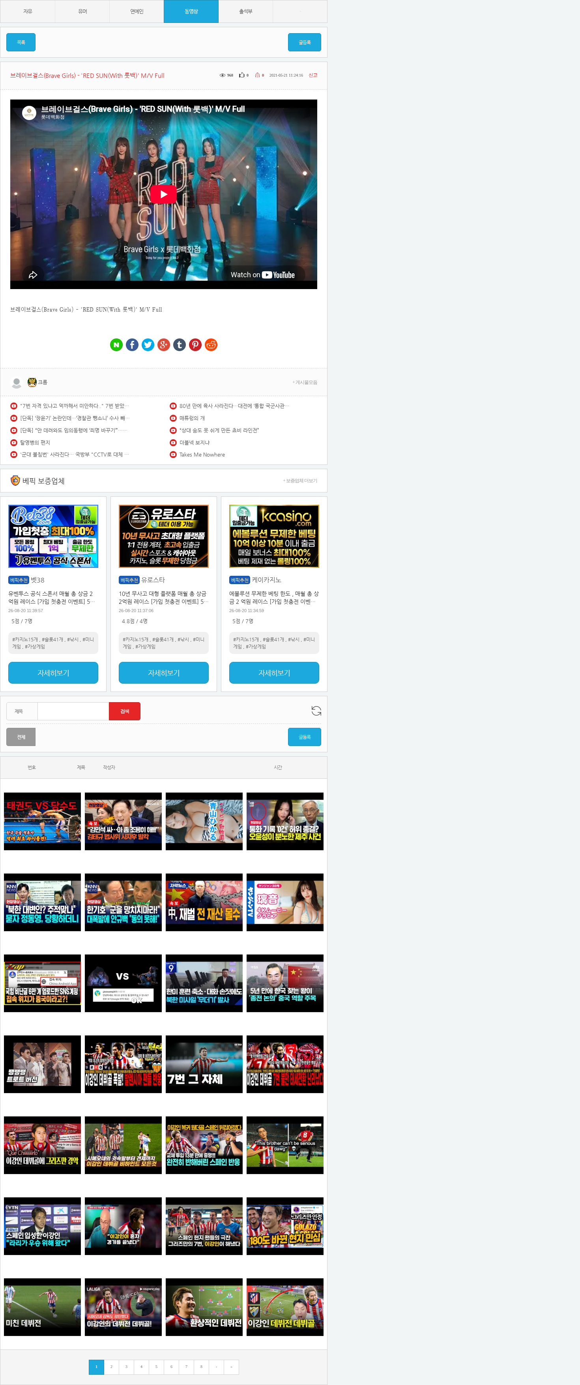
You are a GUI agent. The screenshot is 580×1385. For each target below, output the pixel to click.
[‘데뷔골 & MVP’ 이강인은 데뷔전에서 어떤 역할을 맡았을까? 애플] (204, 1307)
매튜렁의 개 (192, 418)
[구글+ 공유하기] (164, 345)
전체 (21, 737)
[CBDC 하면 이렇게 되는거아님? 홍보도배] (204, 902)
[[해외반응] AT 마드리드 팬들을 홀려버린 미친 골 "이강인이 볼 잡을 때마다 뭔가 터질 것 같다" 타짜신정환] (204, 1145)
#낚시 (73, 639)
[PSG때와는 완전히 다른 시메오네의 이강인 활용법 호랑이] (204, 1064)
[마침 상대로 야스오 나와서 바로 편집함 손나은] (123, 983)
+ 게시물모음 (304, 382)
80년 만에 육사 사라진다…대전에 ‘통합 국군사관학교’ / (235, 406)
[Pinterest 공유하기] (195, 345)
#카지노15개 (25, 639)
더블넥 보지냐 (195, 442)
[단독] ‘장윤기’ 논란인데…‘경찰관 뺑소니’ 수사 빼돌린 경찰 (75, 418)
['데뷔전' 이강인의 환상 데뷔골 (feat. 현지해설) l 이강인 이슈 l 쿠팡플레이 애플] (123, 1307)
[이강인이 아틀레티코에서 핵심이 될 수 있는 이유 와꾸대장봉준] (42, 1307)
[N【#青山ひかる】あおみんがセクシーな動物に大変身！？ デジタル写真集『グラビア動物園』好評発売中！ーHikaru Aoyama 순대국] (204, 821)
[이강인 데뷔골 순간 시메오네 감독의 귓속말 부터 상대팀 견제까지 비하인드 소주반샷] (123, 1145)
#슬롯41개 (52, 639)
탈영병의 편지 (35, 442)
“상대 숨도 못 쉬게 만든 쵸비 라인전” (219, 430)
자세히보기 (53, 673)
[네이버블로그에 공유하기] (116, 345)
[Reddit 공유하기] (211, 345)
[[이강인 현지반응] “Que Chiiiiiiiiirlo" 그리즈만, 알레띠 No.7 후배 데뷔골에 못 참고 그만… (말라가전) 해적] (42, 1145)
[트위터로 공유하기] (148, 345)
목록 (21, 42)
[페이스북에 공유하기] (132, 345)
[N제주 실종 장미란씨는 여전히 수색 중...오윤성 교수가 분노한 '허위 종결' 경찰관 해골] (285, 821)
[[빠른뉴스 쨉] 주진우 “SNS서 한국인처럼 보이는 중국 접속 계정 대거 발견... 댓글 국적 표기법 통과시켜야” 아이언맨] (42, 983)
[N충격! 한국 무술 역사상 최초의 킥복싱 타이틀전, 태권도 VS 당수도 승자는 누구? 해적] (42, 821)
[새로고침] (316, 711)
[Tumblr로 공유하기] (179, 345)
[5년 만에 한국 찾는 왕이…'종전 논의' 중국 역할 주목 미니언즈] (285, 983)
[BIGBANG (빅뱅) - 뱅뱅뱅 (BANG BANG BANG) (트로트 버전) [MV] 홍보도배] (42, 1064)
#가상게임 (35, 646)
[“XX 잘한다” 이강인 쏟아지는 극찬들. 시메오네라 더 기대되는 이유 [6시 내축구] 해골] (285, 1226)
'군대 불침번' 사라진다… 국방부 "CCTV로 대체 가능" (75, 454)
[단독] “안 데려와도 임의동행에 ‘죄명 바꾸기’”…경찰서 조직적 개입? (75, 430)
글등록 (305, 42)
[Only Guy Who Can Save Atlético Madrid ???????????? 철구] (285, 1145)
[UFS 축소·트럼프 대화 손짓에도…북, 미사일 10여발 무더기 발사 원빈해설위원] (204, 983)
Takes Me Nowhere (202, 454)
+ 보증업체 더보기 (300, 480)
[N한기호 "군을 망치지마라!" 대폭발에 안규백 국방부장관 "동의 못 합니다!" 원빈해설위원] (123, 902)
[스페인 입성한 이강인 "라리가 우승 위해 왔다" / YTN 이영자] (42, 1226)
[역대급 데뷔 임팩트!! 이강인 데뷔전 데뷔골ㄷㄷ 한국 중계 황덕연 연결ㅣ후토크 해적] (285, 1307)
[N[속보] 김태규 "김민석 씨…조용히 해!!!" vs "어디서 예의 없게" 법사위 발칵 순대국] (123, 821)
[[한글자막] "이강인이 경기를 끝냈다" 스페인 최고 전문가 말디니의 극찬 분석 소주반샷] (123, 1226)
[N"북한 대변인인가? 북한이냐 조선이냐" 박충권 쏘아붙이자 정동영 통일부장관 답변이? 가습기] (42, 902)
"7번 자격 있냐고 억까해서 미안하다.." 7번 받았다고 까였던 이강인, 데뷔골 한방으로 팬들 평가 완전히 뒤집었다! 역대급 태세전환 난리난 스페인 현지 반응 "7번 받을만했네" (75, 406)
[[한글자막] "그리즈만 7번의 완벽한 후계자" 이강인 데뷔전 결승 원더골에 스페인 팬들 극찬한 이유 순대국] (204, 1226)
